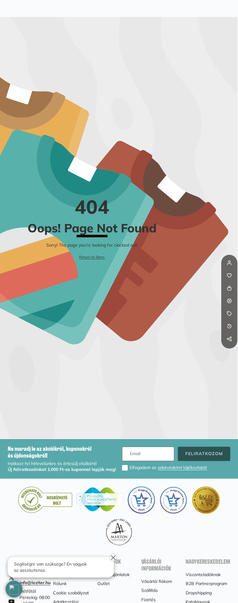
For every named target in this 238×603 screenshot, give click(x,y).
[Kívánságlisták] (229, 275)
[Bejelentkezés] (229, 262)
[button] (229, 351)
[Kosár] (229, 288)
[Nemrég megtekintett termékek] (229, 326)
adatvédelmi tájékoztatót (182, 467)
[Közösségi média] (229, 338)
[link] (92, 257)
